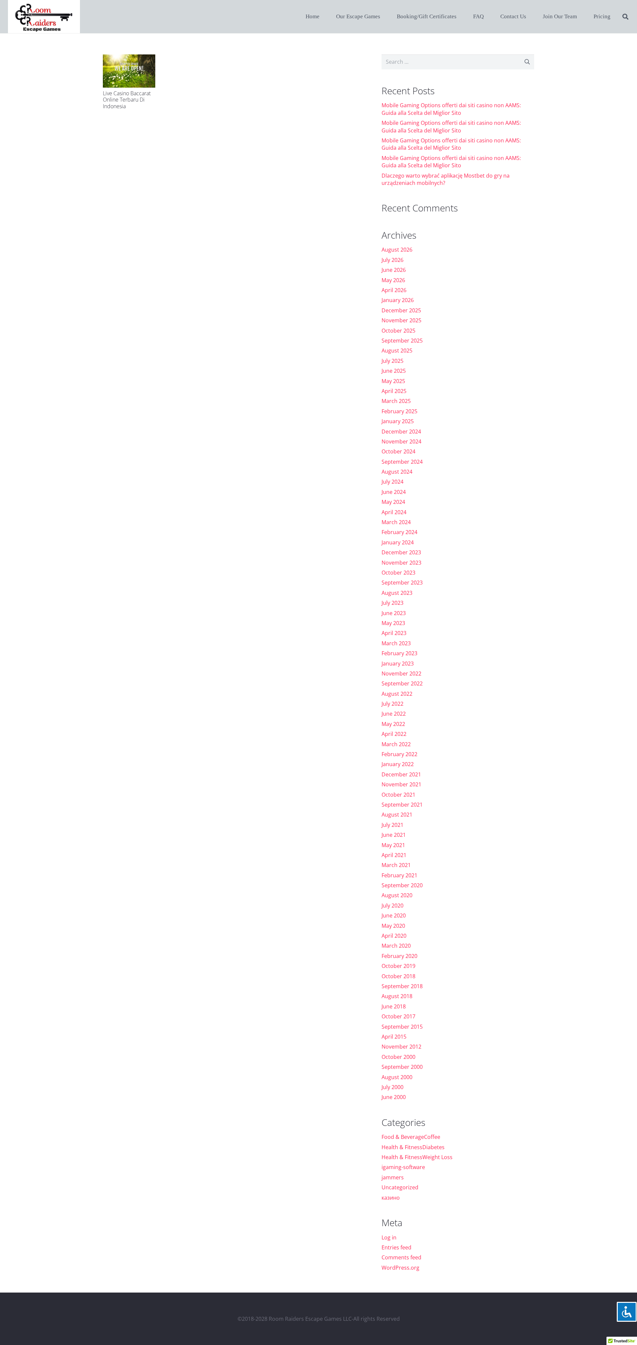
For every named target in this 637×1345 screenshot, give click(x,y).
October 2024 (398, 451)
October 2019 (398, 966)
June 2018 (394, 1006)
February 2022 (399, 754)
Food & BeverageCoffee (411, 1137)
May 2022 (393, 724)
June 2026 (394, 270)
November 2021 (401, 784)
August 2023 (397, 592)
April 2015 (394, 1036)
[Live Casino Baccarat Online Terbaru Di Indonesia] (129, 71)
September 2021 (402, 804)
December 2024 (401, 431)
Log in (389, 1237)
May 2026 (393, 280)
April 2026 (394, 290)
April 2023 (394, 633)
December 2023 (401, 552)
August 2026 (397, 249)
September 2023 (402, 582)
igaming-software (403, 1167)
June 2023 (394, 613)
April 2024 (394, 512)
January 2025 (398, 421)
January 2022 (398, 764)
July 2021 (392, 825)
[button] (625, 16)
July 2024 (392, 481)
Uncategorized (400, 1187)
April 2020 (394, 935)
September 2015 (402, 1026)
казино (391, 1197)
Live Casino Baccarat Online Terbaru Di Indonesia (127, 100)
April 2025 (394, 391)
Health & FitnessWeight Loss (417, 1157)
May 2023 (393, 623)
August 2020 (397, 895)
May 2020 (393, 925)
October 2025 (398, 330)
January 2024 (398, 542)
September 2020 (402, 885)
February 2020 (399, 956)
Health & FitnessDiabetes (413, 1147)
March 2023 (396, 643)
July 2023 (392, 602)
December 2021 (401, 774)
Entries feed (396, 1247)
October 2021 (398, 794)
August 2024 (397, 471)
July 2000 (392, 1087)
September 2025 (402, 340)
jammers (393, 1177)
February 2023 (399, 653)
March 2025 (396, 401)
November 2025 (401, 320)
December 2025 (401, 310)
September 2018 (402, 986)
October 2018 (398, 976)
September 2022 (402, 683)
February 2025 (399, 411)
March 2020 (396, 945)
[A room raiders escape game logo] (44, 16)
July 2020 (392, 905)
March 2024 (396, 522)
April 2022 (394, 734)
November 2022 (401, 673)
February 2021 (399, 875)
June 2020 (394, 915)
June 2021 (394, 834)
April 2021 (394, 855)
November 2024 (401, 441)
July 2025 (392, 360)
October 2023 (398, 572)
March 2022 (396, 744)
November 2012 (401, 1046)
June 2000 (394, 1097)
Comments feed (401, 1257)
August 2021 (397, 814)
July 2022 (392, 703)
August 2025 (397, 350)
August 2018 (397, 996)
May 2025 (393, 381)
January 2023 (398, 663)
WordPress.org (400, 1267)
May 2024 (393, 502)
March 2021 (396, 865)
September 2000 (402, 1066)
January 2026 (398, 300)
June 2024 (394, 492)
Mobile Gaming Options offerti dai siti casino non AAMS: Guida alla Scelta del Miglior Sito (451, 109)
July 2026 (392, 260)
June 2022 (394, 713)
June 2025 (394, 370)
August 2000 (397, 1077)
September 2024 (402, 461)
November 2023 (401, 562)
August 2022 (397, 693)
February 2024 (399, 532)
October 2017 (398, 1016)
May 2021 (393, 845)
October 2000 (398, 1057)
